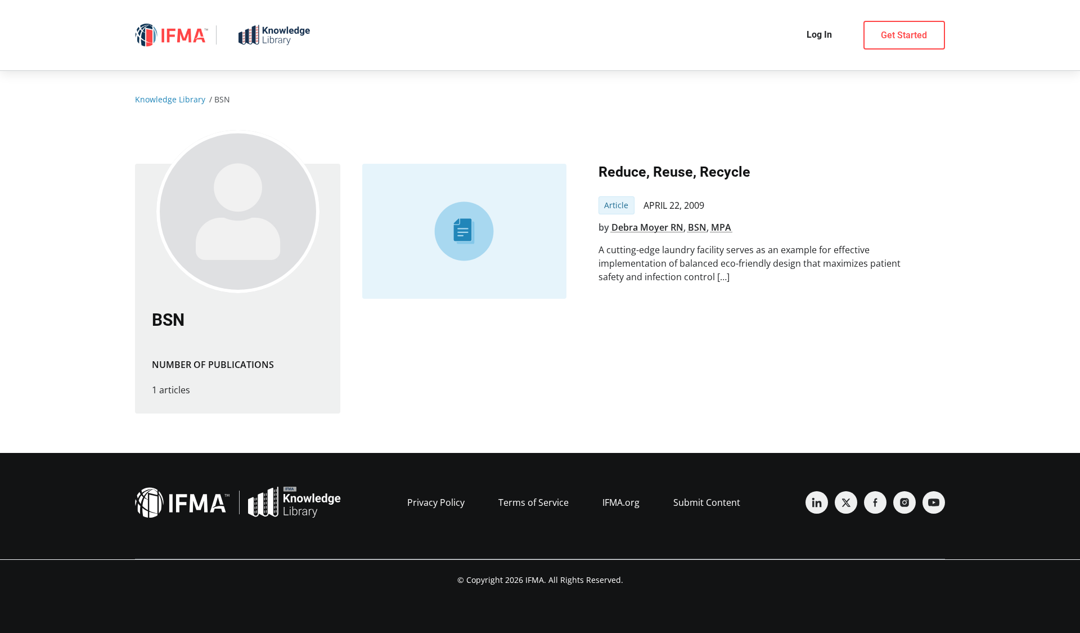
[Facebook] (875, 502)
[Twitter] (846, 502)
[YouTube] (933, 502)
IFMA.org (621, 502)
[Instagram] (904, 502)
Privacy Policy (436, 502)
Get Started (904, 35)
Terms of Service (533, 502)
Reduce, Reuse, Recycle (674, 172)
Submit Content (706, 502)
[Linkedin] (817, 502)
